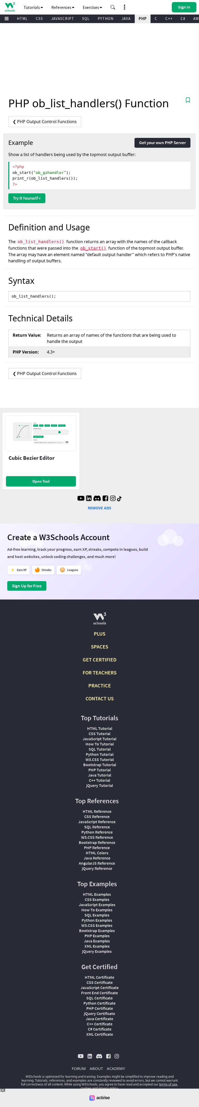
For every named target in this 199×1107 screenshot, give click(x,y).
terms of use (168, 1084)
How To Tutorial (100, 743)
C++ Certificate (99, 1023)
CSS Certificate (100, 982)
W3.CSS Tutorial (100, 759)
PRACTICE (99, 685)
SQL (86, 18)
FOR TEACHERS (100, 672)
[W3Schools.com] (99, 620)
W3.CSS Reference (97, 837)
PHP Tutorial (99, 769)
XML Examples (97, 946)
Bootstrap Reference (97, 842)
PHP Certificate (99, 1008)
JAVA (126, 18)
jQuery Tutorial (99, 785)
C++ (169, 18)
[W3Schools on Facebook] (105, 499)
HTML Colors (97, 852)
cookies (86, 1088)
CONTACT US (100, 698)
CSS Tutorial (99, 733)
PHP (143, 18)
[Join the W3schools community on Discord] (97, 499)
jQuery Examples (97, 951)
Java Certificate (99, 1018)
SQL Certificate (99, 997)
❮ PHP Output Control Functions (45, 121)
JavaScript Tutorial (99, 738)
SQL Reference (97, 826)
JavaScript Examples (97, 904)
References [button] (61, 7)
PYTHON (105, 18)
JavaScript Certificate (100, 987)
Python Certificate (99, 1003)
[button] (113, 7)
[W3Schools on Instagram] (113, 499)
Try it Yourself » (27, 198)
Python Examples (97, 920)
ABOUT (96, 1068)
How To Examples (96, 909)
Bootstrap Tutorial (99, 764)
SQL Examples (96, 915)
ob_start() (93, 248)
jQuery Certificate (99, 1013)
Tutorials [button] (32, 7)
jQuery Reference (97, 868)
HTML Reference (97, 811)
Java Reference (97, 858)
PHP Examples (97, 935)
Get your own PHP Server (162, 142)
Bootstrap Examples (97, 930)
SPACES (99, 646)
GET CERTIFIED (100, 659)
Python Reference (97, 832)
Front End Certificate (99, 992)
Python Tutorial (99, 754)
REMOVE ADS (99, 507)
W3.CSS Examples (96, 925)
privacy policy (108, 1088)
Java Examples (97, 940)
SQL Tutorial (100, 749)
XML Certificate (99, 1034)
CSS (39, 18)
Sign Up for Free (27, 586)
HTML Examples (97, 894)
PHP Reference (97, 847)
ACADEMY (116, 1068)
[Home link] (9, 7)
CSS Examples (97, 899)
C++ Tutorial (99, 780)
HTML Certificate (99, 977)
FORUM (79, 1068)
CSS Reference (97, 816)
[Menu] (6, 19)
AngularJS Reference (97, 863)
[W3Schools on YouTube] (80, 499)
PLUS (99, 633)
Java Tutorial (99, 775)
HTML (22, 18)
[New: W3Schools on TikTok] (119, 499)
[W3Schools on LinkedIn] (89, 499)
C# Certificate (99, 1029)
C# (183, 18)
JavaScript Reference (97, 821)
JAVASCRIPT (62, 18)
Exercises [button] (91, 7)
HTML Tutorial (99, 728)
